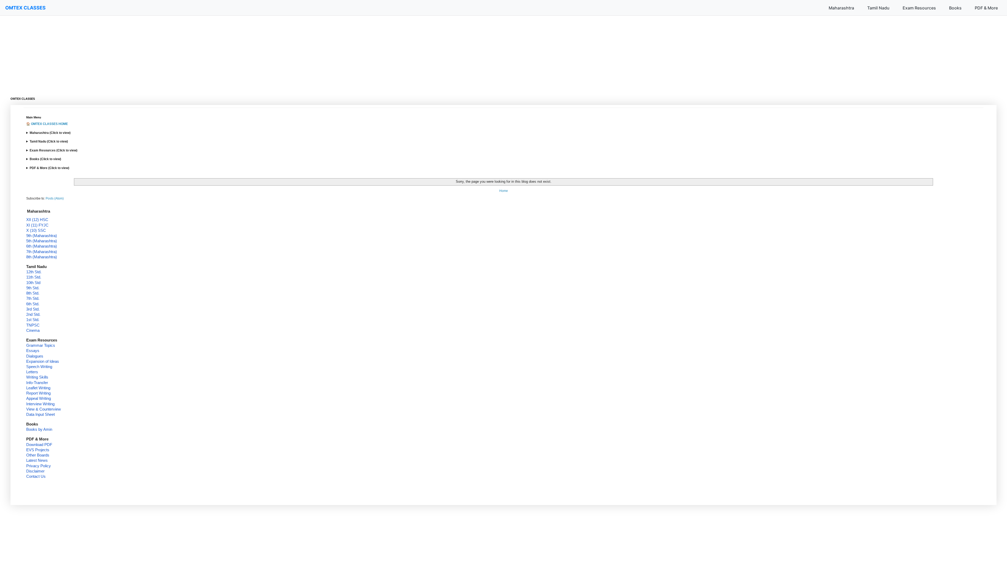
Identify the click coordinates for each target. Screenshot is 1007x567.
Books (955, 7)
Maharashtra (841, 7)
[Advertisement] (167, 52)
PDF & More (986, 7)
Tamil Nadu (878, 7)
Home (503, 191)
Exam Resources (919, 7)
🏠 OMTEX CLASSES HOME (47, 124)
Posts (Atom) (55, 198)
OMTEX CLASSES (25, 7)
